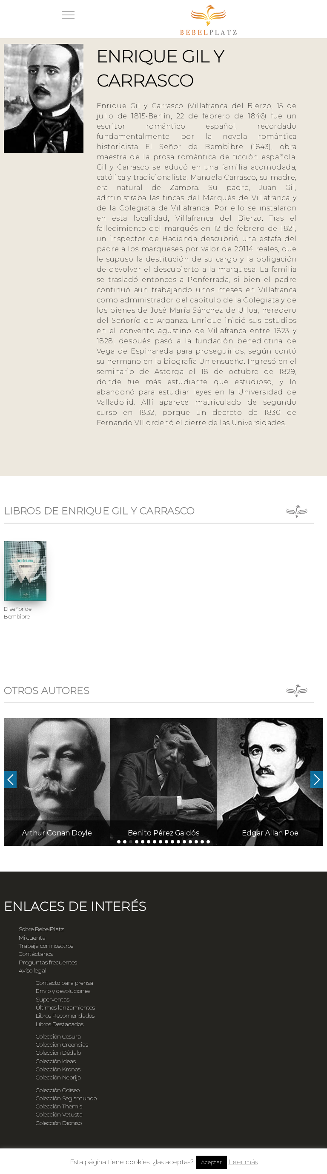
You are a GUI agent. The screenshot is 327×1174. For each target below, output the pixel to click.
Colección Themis (59, 1106)
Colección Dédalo (58, 1052)
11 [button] (178, 842)
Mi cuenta (32, 937)
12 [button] (184, 842)
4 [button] (137, 842)
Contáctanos (36, 953)
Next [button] (316, 779)
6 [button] (148, 842)
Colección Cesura (58, 1036)
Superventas (52, 999)
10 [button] (172, 842)
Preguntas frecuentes (48, 962)
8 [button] (160, 842)
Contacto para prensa (64, 982)
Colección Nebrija (58, 1077)
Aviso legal (32, 970)
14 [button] (196, 842)
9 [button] (166, 842)
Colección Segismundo (66, 1098)
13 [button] (190, 842)
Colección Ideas (56, 1061)
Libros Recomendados (65, 1015)
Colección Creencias (62, 1044)
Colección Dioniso (59, 1122)
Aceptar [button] (211, 1162)
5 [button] (143, 842)
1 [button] (119, 842)
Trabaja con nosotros (46, 945)
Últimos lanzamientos (65, 1007)
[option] (57, 782)
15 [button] (202, 842)
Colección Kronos (58, 1069)
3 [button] (131, 842)
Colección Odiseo (58, 1090)
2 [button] (125, 842)
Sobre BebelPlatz (41, 929)
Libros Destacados (59, 1024)
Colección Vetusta (59, 1114)
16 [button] (208, 842)
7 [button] (154, 842)
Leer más (243, 1162)
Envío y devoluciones (63, 990)
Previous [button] (10, 779)
